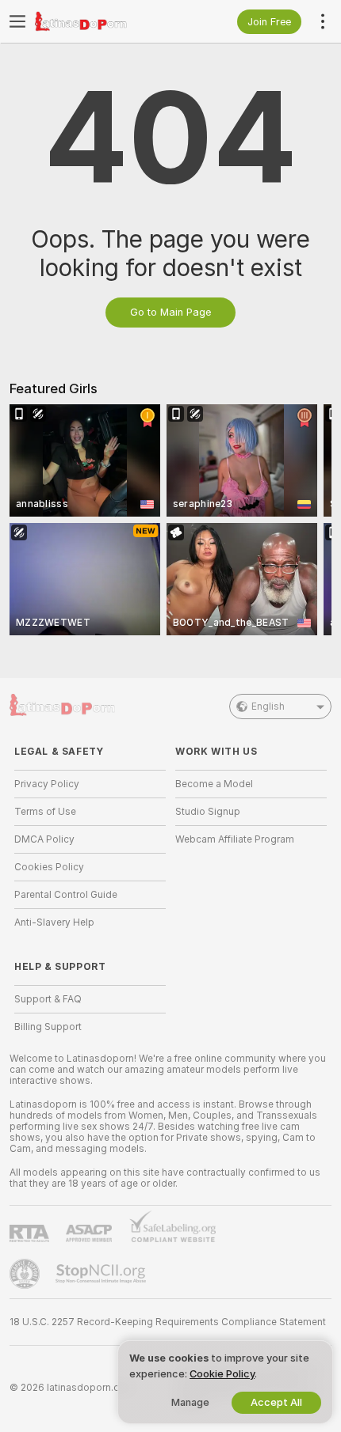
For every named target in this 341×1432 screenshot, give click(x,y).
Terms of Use (45, 811)
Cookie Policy (222, 1374)
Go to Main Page (170, 312)
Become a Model (214, 784)
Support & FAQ (48, 999)
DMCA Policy (44, 839)
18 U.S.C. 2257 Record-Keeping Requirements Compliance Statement (168, 1322)
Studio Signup (207, 811)
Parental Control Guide (65, 894)
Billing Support (48, 1026)
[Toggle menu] (17, 21)
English (268, 706)
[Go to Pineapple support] (26, 1274)
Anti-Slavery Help (54, 922)
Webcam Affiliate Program (234, 839)
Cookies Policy (49, 867)
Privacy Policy (46, 784)
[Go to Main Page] (102, 21)
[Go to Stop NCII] (102, 1273)
